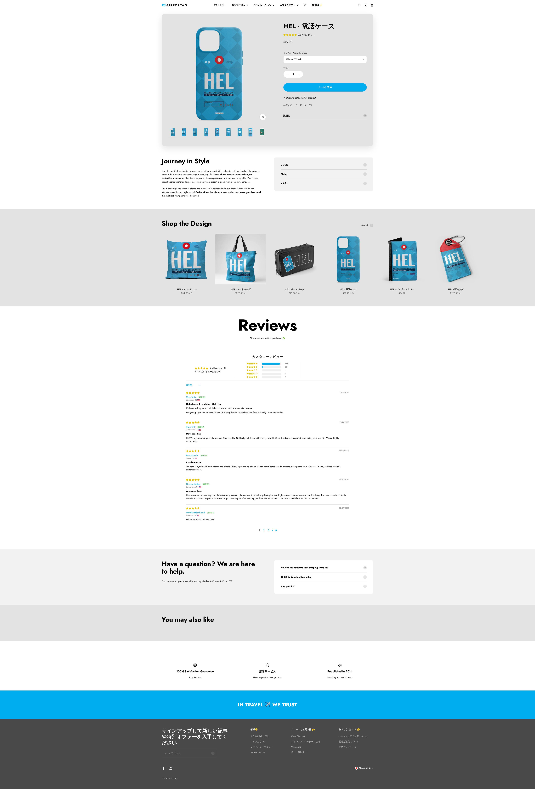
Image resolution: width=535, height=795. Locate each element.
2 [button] (264, 530)
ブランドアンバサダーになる (305, 741)
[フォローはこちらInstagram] (170, 768)
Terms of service (258, 752)
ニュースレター (299, 752)
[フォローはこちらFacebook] (163, 768)
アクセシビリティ (347, 746)
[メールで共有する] (310, 105)
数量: (286, 67)
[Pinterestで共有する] (305, 105)
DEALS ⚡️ (317, 5)
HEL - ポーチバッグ (294, 289)
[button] (290, 34)
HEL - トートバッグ (241, 289)
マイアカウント (258, 741)
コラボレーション (262, 5)
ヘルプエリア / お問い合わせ (353, 736)
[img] (193, 393)
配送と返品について (349, 741)
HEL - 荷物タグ (455, 289)
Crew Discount (298, 736)
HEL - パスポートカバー (402, 289)
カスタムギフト (287, 5)
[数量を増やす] (299, 74)
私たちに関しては (259, 736)
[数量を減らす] (288, 74)
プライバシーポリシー (262, 746)
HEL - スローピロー (187, 289)
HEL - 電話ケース (348, 289)
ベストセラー (219, 5)
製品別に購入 (238, 5)
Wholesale (296, 746)
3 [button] (268, 530)
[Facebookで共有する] (296, 105)
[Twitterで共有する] (300, 105)
